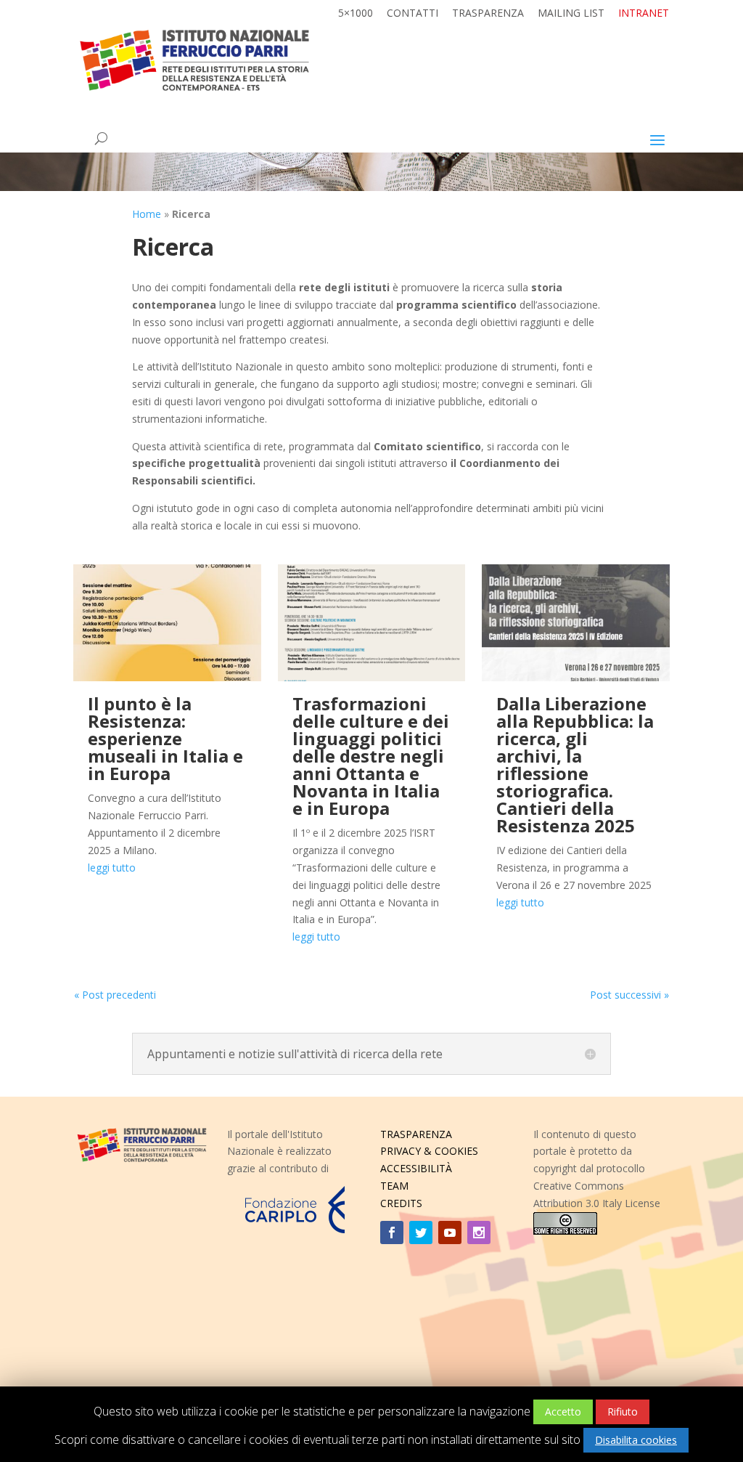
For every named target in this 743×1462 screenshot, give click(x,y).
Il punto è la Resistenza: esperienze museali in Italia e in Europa (165, 738)
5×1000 (355, 14)
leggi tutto (112, 867)
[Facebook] (391, 1232)
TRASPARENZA (416, 1134)
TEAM (394, 1186)
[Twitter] (420, 1232)
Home (146, 214)
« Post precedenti (115, 995)
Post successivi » (629, 995)
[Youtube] (449, 1232)
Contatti (412, 14)
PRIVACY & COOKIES (429, 1151)
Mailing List (571, 14)
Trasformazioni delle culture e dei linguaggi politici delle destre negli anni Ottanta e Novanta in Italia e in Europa (370, 755)
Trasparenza (488, 14)
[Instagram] (478, 1232)
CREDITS (401, 1203)
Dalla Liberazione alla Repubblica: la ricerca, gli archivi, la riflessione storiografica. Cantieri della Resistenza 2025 (575, 764)
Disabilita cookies (636, 1440)
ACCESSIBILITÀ (416, 1168)
